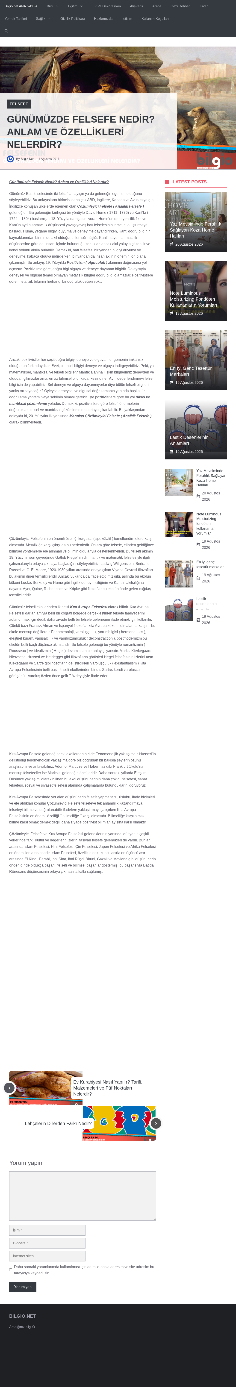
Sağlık (40, 19)
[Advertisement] (82, 322)
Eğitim (72, 6)
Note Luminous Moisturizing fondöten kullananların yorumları (193, 299)
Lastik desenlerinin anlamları (206, 604)
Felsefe (19, 104)
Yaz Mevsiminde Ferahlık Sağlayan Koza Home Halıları (195, 229)
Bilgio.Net (27, 159)
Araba (156, 6)
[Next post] (156, 1123)
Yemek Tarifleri (16, 19)
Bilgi (50, 6)
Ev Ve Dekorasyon (106, 6)
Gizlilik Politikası (72, 19)
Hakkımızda (103, 19)
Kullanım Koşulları (155, 19)
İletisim (127, 19)
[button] (6, 31)
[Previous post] (9, 1088)
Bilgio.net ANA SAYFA (21, 6)
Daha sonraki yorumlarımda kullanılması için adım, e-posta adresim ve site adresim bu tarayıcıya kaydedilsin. (84, 1270)
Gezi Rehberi (180, 6)
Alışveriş (136, 6)
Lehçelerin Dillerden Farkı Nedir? (58, 1123)
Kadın (204, 6)
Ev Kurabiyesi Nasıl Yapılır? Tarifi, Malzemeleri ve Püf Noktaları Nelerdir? (107, 1087)
